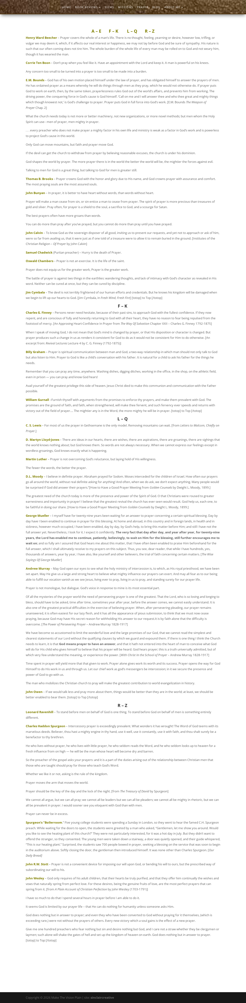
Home (66, 7)
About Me (172, 7)
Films (109, 7)
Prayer (142, 7)
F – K (113, 31)
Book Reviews (86, 7)
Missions (125, 7)
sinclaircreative (102, 997)
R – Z (150, 31)
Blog (156, 7)
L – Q (131, 31)
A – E (96, 31)
